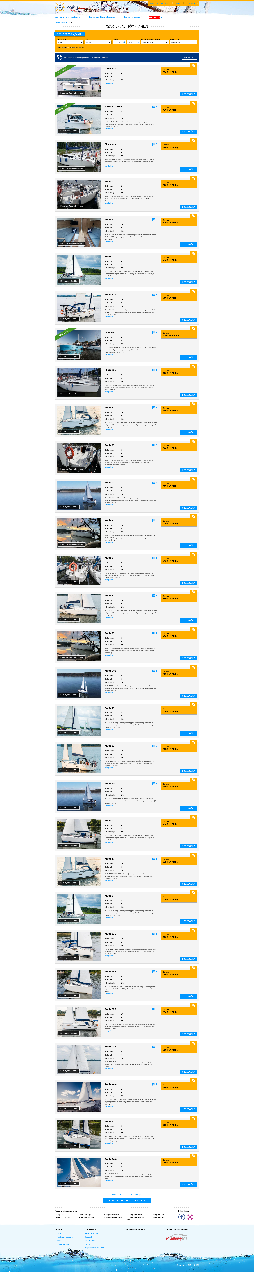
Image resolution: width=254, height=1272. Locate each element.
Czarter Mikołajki (85, 1215)
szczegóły (188, 94)
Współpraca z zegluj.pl (65, 1237)
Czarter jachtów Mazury (159, 3)
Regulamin (89, 1237)
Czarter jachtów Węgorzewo (113, 1218)
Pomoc (177, 3)
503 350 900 (189, 57)
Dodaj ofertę (191, 3)
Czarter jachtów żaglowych (68, 17)
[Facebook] (181, 1220)
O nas (59, 1233)
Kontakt (59, 1241)
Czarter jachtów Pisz (158, 1215)
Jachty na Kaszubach (86, 1218)
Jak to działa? (90, 1241)
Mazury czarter (60, 1215)
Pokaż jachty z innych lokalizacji (127, 1200)
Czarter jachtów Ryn (158, 1218)
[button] (70, 42)
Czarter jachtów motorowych (102, 17)
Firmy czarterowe (63, 1244)
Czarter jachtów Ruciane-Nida (136, 1219)
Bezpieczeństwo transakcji (94, 1248)
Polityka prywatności (92, 1233)
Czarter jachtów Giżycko (111, 1215)
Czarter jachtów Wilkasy (135, 1215)
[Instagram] (190, 1220)
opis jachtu (109, 83)
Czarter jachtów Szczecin (64, 1218)
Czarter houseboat (132, 17)
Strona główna (60, 22)
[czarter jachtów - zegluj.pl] (68, 7)
